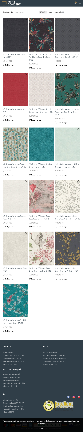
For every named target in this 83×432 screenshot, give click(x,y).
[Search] (69, 3)
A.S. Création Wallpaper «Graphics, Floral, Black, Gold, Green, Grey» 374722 (67, 112)
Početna (6, 12)
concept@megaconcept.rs (12, 380)
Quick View (26, 20)
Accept (41, 428)
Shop (12, 12)
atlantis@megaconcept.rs (12, 358)
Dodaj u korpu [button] (9, 65)
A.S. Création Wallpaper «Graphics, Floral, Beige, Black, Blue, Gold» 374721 (41, 57)
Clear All (42, 12)
